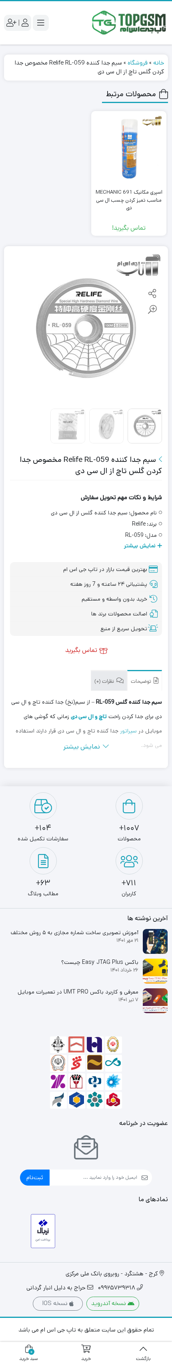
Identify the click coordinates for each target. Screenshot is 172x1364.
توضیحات (141, 682)
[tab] (144, 680)
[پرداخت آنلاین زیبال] (43, 1231)
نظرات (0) (104, 682)
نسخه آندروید (109, 1303)
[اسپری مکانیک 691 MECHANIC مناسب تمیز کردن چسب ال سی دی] (128, 148)
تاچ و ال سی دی (89, 716)
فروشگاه (138, 63)
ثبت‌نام (34, 1177)
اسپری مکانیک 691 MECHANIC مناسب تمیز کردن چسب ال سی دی (129, 200)
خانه (158, 63)
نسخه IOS (55, 1303)
